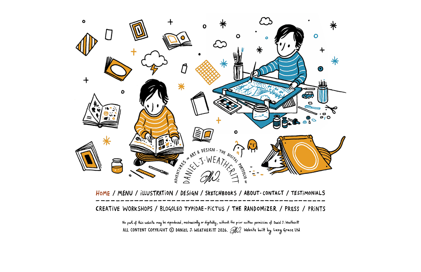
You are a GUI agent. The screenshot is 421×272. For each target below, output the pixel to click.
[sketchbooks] (221, 193)
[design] (189, 193)
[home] (103, 193)
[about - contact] (264, 193)
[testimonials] (308, 193)
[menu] (125, 193)
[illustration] (157, 193)
